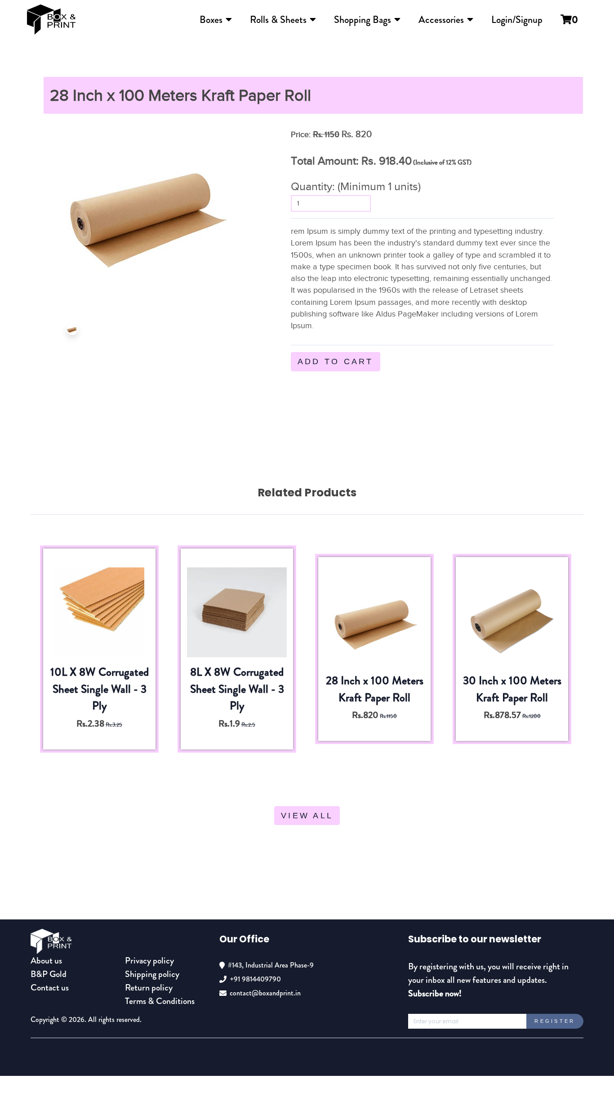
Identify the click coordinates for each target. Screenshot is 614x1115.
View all (307, 815)
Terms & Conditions (160, 1001)
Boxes (211, 20)
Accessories (441, 20)
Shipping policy (152, 974)
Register (554, 1021)
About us (46, 960)
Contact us (50, 987)
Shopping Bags (362, 20)
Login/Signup (517, 20)
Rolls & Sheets (278, 20)
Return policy (149, 987)
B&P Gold (49, 974)
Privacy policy (149, 960)
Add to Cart (336, 361)
